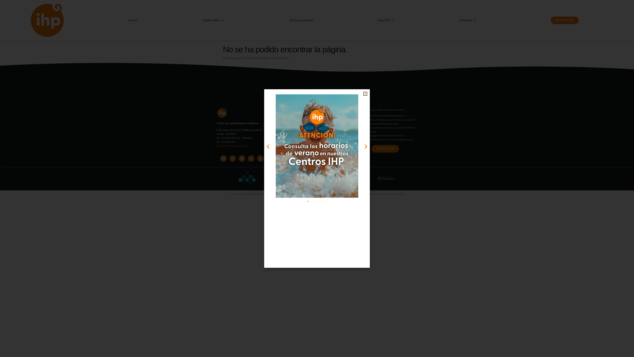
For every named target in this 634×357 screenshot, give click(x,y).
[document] (317, 178)
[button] (365, 94)
